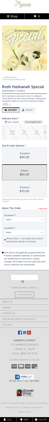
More (5, 104)
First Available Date (33, 122)
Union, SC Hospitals (38, 403)
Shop (13, 16)
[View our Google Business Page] (24, 333)
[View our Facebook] (20, 333)
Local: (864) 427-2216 (24, 353)
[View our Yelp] (29, 333)
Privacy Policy (13, 407)
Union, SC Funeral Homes (13, 403)
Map (25, 419)
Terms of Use (24, 412)
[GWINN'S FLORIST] (24, 9)
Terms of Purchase (31, 407)
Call (9, 419)
